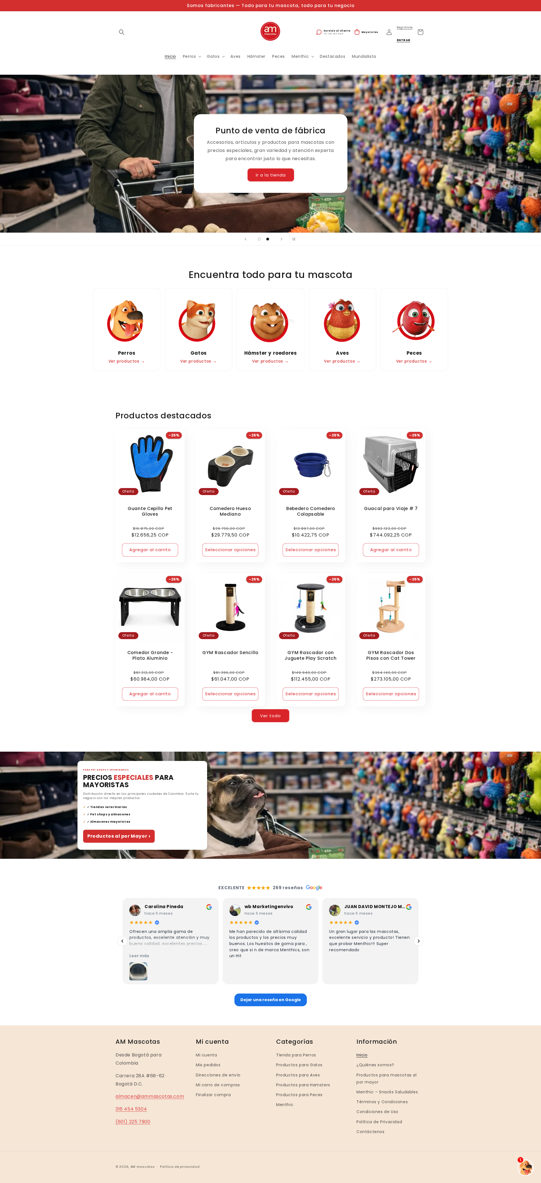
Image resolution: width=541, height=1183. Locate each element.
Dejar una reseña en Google (270, 1000)
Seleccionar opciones (230, 550)
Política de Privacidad (379, 1121)
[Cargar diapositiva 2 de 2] (267, 239)
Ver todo (270, 716)
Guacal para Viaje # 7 (391, 508)
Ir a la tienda (270, 175)
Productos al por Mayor (118, 836)
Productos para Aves (298, 1075)
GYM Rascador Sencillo (230, 652)
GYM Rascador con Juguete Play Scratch (310, 655)
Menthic (284, 1104)
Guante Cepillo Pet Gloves (150, 511)
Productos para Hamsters (303, 1085)
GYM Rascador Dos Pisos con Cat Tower (391, 655)
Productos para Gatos (299, 1065)
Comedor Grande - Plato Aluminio (150, 655)
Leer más (139, 956)
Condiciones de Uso (377, 1111)
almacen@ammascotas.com (150, 1096)
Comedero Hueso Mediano (230, 511)
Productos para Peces (299, 1095)
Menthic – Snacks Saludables (387, 1092)
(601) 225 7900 (133, 1121)
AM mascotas (142, 1166)
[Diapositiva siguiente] (281, 239)
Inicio (362, 1055)
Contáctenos (370, 1132)
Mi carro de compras (218, 1085)
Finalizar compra (213, 1095)
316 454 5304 (131, 1109)
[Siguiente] (419, 941)
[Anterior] (122, 941)
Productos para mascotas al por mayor (386, 1078)
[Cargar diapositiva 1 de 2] (259, 239)
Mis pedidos (208, 1065)
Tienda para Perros (296, 1055)
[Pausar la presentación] (295, 239)
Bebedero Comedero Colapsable (310, 511)
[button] (122, 32)
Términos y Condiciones (382, 1102)
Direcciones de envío (218, 1075)
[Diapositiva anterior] (245, 239)
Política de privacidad (179, 1166)
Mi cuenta (206, 1055)
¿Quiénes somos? (375, 1065)
